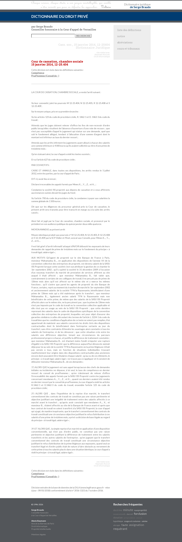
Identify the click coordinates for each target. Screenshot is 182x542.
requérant (120, 528)
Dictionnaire (131, 4)
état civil (130, 514)
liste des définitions (129, 30)
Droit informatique (39, 526)
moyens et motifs (119, 514)
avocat (139, 517)
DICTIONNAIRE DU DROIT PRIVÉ (59, 16)
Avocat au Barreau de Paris (42, 523)
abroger (116, 525)
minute (128, 510)
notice (121, 36)
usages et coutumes (132, 521)
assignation (136, 525)
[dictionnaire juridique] (71, 5)
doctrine (117, 510)
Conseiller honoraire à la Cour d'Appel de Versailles (44, 512)
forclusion (140, 513)
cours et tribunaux (128, 48)
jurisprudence (129, 517)
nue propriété (140, 510)
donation (118, 517)
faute (124, 525)
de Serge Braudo (140, 7)
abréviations (124, 42)
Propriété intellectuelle (41, 529)
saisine (144, 521)
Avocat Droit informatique (102, 464)
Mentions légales (38, 534)
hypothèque (118, 521)
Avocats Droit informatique (102, 55)
